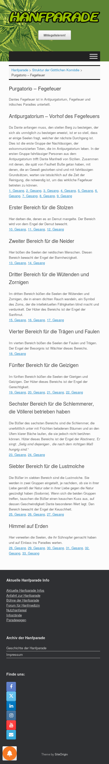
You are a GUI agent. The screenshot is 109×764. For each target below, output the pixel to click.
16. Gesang (36, 319)
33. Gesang (30, 553)
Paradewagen (16, 619)
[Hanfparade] (54, 17)
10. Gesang (17, 229)
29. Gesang (36, 547)
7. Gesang (30, 195)
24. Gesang (36, 454)
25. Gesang (17, 514)
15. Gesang (17, 319)
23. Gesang (17, 454)
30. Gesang (55, 547)
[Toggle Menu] (93, 56)
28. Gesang (17, 547)
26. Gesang (36, 514)
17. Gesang (55, 319)
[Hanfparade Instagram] (11, 715)
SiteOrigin (61, 754)
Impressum (14, 654)
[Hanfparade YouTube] (11, 725)
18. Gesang (17, 353)
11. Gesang (36, 229)
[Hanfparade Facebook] (11, 686)
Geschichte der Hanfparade (26, 647)
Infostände (14, 615)
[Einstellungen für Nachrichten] (10, 753)
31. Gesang (74, 547)
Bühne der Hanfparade (22, 600)
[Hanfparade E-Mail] (11, 734)
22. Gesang (74, 392)
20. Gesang (36, 392)
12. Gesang (55, 229)
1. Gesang (16, 190)
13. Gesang (17, 262)
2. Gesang (33, 190)
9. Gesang (64, 195)
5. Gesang (85, 190)
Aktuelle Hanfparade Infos (25, 590)
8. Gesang (47, 195)
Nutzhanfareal (16, 610)
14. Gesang (36, 262)
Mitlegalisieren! (55, 35)
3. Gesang (51, 190)
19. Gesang (17, 392)
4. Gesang (68, 190)
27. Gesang (55, 514)
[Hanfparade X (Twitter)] (11, 696)
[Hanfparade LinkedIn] (11, 706)
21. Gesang (55, 392)
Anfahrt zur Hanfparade (23, 595)
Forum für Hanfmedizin (23, 605)
